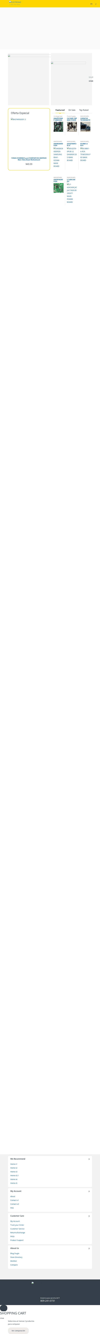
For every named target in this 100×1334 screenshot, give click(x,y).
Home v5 (13, 1183)
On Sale (71, 110)
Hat (9, 1041)
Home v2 (13, 1168)
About (12, 1196)
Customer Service (17, 1229)
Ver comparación (18, 1330)
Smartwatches (14, 220)
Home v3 (13, 1171)
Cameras (33, 220)
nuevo (52, 220)
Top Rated (84, 110)
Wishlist (13, 1261)
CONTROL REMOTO (43, 220)
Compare (14, 1265)
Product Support (17, 1240)
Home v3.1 (14, 1175)
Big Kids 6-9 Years (64, 872)
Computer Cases (15, 253)
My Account (15, 1221)
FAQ (12, 1208)
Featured (60, 110)
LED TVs (10, 455)
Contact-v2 (14, 1204)
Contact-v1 (14, 1200)
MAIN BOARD (84, 116)
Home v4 (13, 1179)
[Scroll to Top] (3, 1308)
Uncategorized (58, 116)
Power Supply (71, 116)
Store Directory (16, 1257)
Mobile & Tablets (18, 316)
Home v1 (13, 1164)
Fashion (61, 827)
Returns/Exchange (17, 1232)
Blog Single (14, 1253)
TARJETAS (22, 690)
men (66, 827)
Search (91, 3)
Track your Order (17, 1225)
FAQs (12, 1236)
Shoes (9, 635)
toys (76, 872)
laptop (10, 316)
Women (41, 872)
